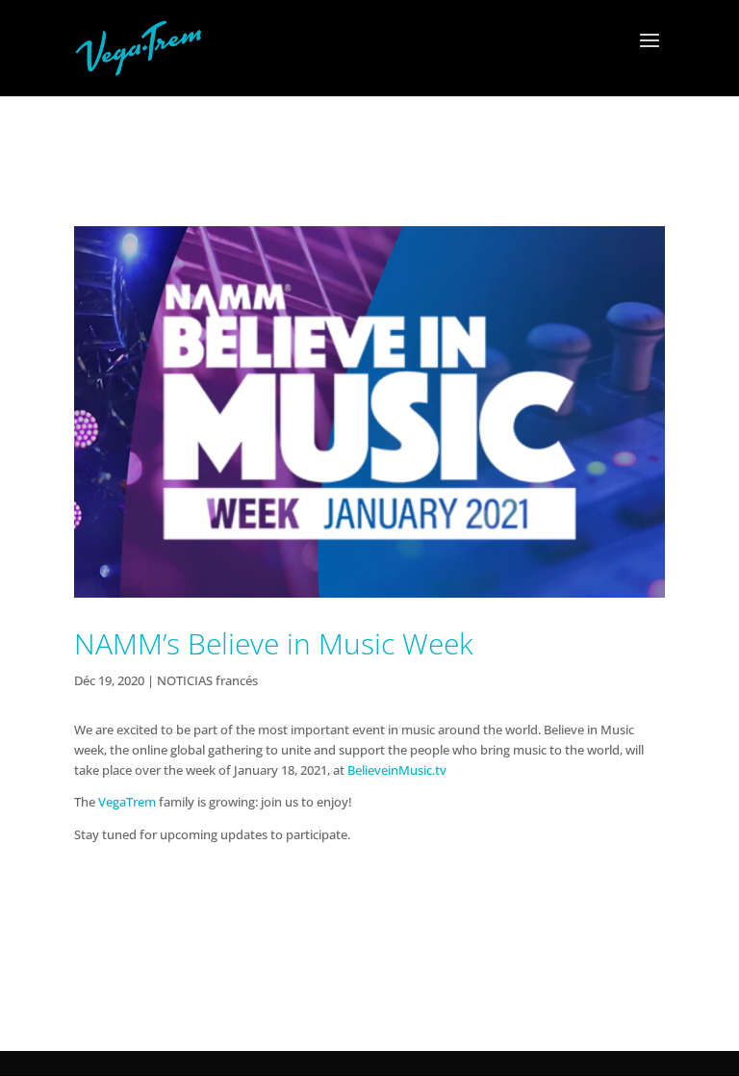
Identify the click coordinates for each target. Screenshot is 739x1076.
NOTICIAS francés (207, 680)
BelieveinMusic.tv (396, 770)
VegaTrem (127, 801)
